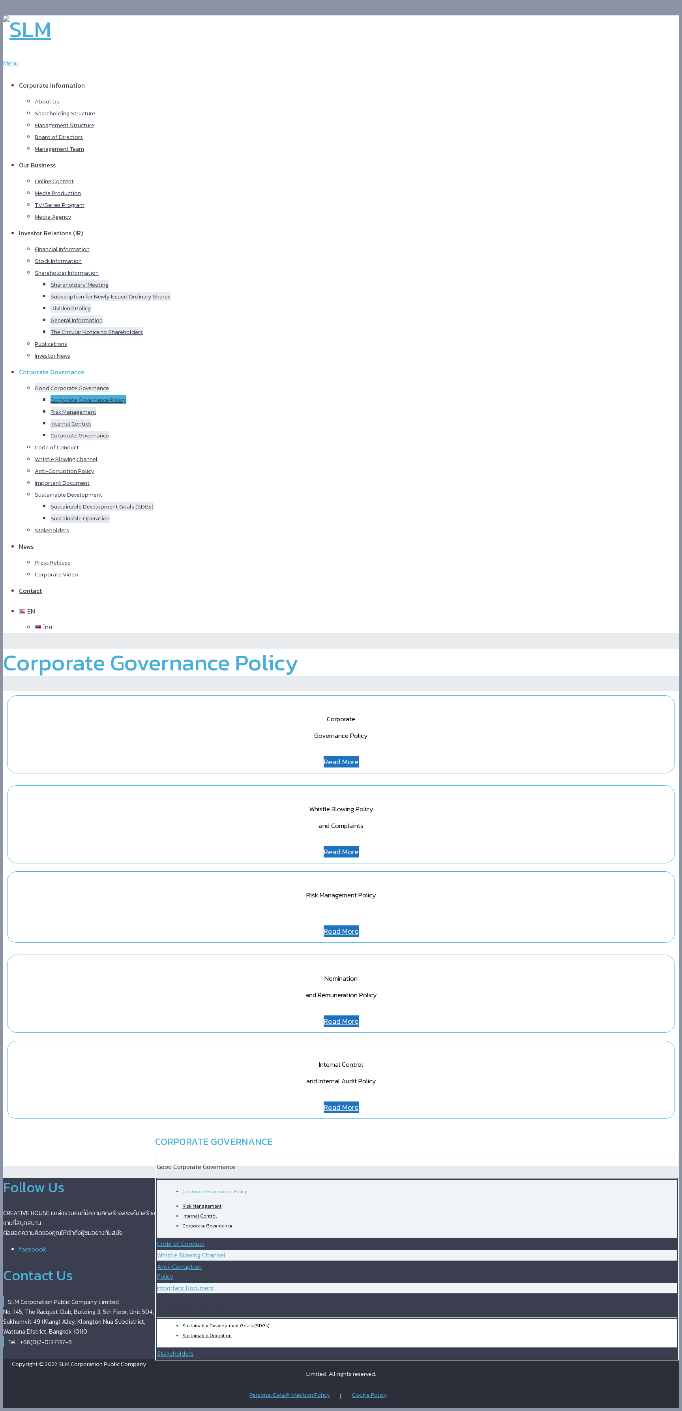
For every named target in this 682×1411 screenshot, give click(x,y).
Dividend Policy (71, 308)
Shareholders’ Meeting (80, 284)
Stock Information (58, 260)
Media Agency (53, 216)
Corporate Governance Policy (88, 399)
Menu (11, 63)
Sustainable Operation (80, 518)
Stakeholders (52, 530)
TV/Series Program (59, 204)
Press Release (53, 562)
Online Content (54, 181)
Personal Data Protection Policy (289, 1395)
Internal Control (71, 423)
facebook (32, 1249)
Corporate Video (56, 574)
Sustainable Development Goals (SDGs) (102, 506)
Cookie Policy (369, 1395)
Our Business (37, 165)
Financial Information (62, 248)
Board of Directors (59, 136)
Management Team (59, 148)
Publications (51, 343)
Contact (30, 590)
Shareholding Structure (65, 113)
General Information (77, 320)
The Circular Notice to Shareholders (97, 331)
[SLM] (27, 29)
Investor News (52, 355)
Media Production (58, 192)
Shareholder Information (67, 272)
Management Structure (64, 124)
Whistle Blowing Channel (66, 458)
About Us (47, 101)
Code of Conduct (57, 447)
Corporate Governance (80, 435)
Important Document (62, 482)
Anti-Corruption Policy (64, 470)
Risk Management (73, 411)
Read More (341, 761)
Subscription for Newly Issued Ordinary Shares (110, 296)
